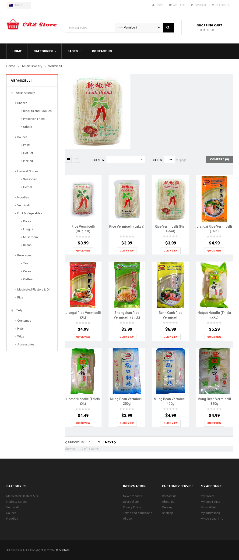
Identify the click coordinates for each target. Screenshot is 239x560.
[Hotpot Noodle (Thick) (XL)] (83, 371)
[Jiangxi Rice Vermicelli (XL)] (83, 285)
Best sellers (131, 501)
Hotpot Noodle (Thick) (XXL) (214, 315)
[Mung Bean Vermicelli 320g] (214, 371)
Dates (27, 221)
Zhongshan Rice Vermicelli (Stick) (127, 315)
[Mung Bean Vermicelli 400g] (170, 371)
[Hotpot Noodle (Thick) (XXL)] (214, 285)
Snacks (22, 103)
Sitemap (167, 513)
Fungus (28, 229)
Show (157, 160)
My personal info (212, 518)
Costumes (24, 320)
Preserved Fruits (34, 119)
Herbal (27, 187)
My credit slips (210, 501)
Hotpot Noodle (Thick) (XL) (83, 401)
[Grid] (68, 159)
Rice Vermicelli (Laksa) (126, 226)
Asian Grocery (25, 92)
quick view (83, 250)
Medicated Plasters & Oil (33, 289)
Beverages (24, 255)
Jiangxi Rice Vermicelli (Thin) (214, 229)
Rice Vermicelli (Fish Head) (170, 229)
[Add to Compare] (87, 204)
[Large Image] (96, 204)
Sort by (98, 160)
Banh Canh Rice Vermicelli (170, 315)
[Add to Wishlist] (77, 204)
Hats (20, 328)
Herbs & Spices (27, 171)
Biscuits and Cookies (37, 111)
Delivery (167, 507)
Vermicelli (23, 205)
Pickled (28, 161)
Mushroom (30, 237)
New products (132, 496)
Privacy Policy (132, 507)
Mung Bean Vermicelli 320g (214, 401)
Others (27, 127)
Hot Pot (28, 153)
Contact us (169, 496)
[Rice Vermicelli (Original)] (83, 198)
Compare (200, 5)
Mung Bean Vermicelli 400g (170, 401)
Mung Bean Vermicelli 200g (127, 401)
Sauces (22, 137)
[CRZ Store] (32, 23)
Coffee (27, 279)
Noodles (23, 197)
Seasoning (30, 179)
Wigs (20, 336)
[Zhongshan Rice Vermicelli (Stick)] (127, 285)
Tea (25, 263)
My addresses (210, 513)
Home (10, 66)
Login (159, 5)
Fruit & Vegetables (29, 213)
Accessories (25, 344)
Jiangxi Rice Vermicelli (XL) (83, 315)
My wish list (208, 507)
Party (18, 310)
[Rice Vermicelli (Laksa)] (127, 198)
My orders (207, 496)
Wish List (179, 5)
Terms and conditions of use (137, 515)
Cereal (27, 271)
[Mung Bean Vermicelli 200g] (127, 371)
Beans (27, 245)
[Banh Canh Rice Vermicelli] (170, 285)
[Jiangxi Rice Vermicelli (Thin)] (214, 198)
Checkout (221, 5)
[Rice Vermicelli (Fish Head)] (170, 198)
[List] (76, 159)
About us (168, 501)
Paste (27, 145)
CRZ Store (63, 550)
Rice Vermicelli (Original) (83, 229)
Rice (20, 297)
